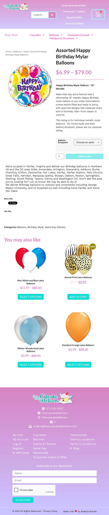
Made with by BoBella (76, 511)
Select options (31, 296)
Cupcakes (35, 35)
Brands (93, 511)
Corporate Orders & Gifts (73, 5)
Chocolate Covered (78, 35)
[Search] (52, 15)
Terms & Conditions (74, 23)
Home (8, 51)
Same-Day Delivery (55, 227)
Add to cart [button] (78, 296)
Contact (81, 11)
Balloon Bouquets (63, 141)
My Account (69, 11)
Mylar (26, 51)
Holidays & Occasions (62, 38)
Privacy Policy (50, 511)
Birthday (32, 227)
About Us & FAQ (74, 17)
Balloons (54, 35)
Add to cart (84, 156)
